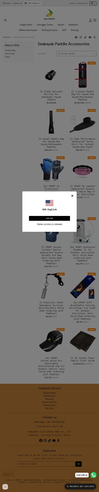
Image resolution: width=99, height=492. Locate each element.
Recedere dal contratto (82, 486)
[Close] (72, 196)
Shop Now (49, 218)
